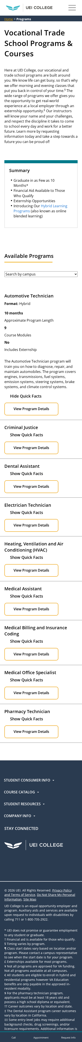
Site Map (29, 899)
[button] (13, 1037)
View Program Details (31, 408)
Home (8, 19)
